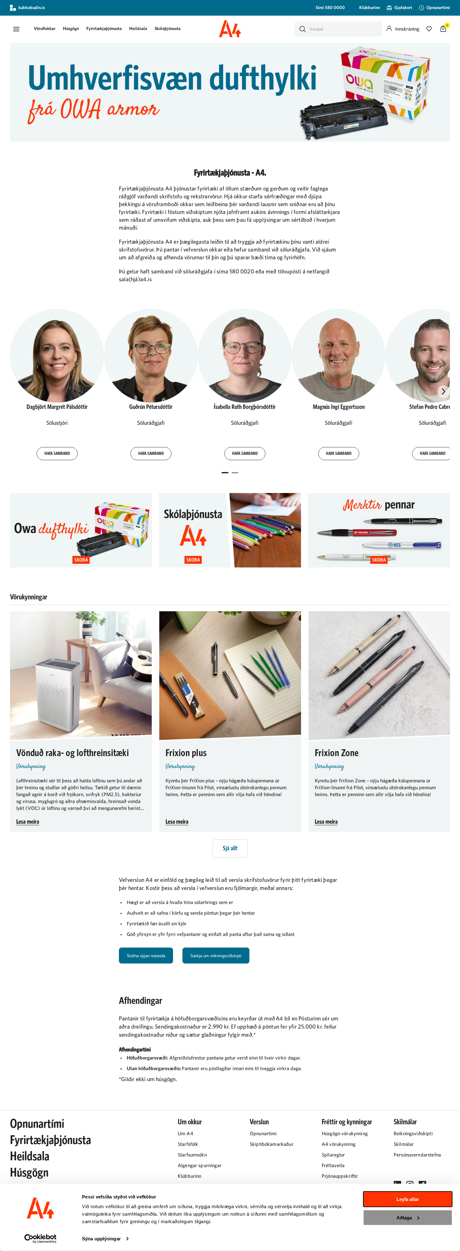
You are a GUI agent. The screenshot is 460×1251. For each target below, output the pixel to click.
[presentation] (44, 29)
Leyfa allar (407, 1199)
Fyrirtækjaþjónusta (104, 29)
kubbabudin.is (31, 8)
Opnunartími (37, 1124)
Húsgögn (71, 29)
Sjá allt (230, 848)
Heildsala (138, 29)
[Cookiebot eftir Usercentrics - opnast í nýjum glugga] (40, 1238)
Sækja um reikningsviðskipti (216, 956)
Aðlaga (404, 1217)
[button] (16, 29)
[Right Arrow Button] (443, 391)
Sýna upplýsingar (101, 1238)
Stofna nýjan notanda (146, 956)
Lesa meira (27, 822)
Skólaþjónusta (168, 29)
